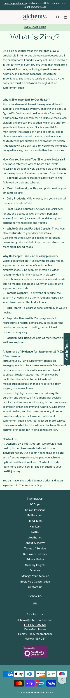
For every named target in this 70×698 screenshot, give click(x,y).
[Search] (58, 17)
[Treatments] (65, 17)
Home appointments (15, 3)
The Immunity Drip (30, 485)
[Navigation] (4, 17)
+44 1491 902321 (35, 625)
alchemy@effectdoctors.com (35, 620)
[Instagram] (35, 604)
